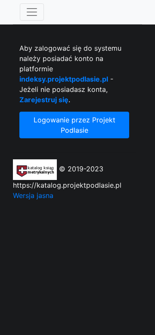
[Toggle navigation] (32, 12)
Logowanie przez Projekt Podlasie (74, 125)
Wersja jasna (33, 195)
